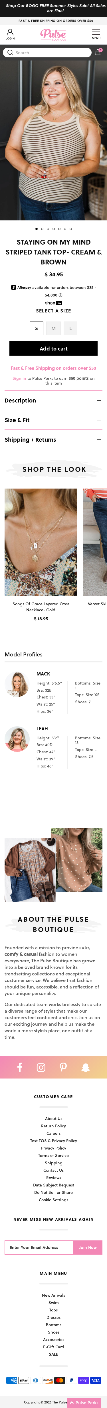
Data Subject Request (53, 1185)
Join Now (88, 1247)
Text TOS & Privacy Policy (53, 1141)
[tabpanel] (53, 140)
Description (20, 400)
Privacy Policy (53, 1148)
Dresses (53, 1317)
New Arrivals (53, 1295)
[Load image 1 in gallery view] (53, 140)
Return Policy (53, 1126)
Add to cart (54, 348)
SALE (53, 1354)
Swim (54, 1302)
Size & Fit (17, 420)
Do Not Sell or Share (53, 1192)
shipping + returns (30, 439)
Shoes (53, 1332)
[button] (84, 1403)
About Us (53, 1118)
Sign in (19, 378)
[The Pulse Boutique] (53, 35)
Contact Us (53, 1170)
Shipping (53, 1163)
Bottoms (53, 1325)
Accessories (53, 1339)
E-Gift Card (53, 1347)
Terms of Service (53, 1155)
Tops (53, 1310)
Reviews (53, 1177)
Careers (53, 1133)
